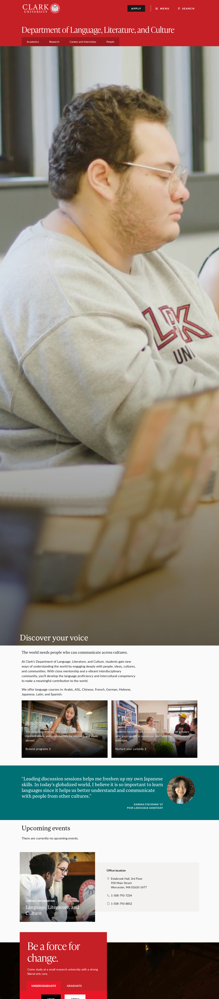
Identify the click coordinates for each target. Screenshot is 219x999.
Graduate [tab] (74, 986)
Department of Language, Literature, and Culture (98, 29)
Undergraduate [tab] (43, 986)
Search (188, 8)
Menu (164, 8)
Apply (136, 8)
